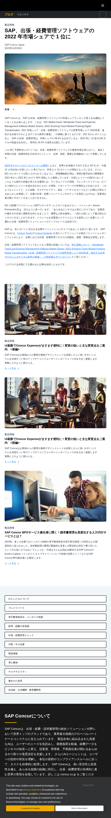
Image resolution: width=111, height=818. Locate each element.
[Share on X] (14, 109)
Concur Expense (43, 233)
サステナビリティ (17, 671)
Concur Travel (24, 233)
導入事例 (13, 662)
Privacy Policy (88, 785)
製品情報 (13, 653)
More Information (79, 808)
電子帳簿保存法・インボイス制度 (25, 617)
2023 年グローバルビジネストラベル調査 (26, 165)
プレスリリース (16, 608)
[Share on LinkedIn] (24, 109)
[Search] (103, 14)
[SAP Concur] (18, 5)
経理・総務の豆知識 (18, 626)
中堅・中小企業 (16, 644)
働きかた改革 (15, 681)
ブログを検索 (83, 12)
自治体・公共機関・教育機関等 (24, 690)
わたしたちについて (18, 599)
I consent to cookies (30, 808)
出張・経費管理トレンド (21, 635)
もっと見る (11, 368)
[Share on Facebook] (19, 109)
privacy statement (32, 789)
